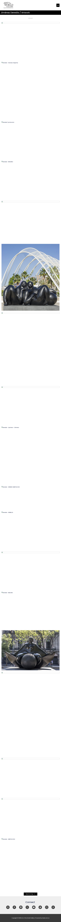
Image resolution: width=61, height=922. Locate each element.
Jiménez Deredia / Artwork (15, 12)
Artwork (30, 18)
